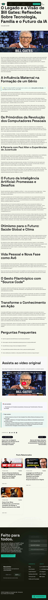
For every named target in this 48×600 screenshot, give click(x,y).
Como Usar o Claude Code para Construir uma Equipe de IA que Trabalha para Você (24, 422)
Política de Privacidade (34, 579)
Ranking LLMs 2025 (33, 574)
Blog (30, 566)
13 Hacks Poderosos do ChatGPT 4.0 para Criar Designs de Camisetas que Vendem (24, 424)
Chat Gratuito (11, 4)
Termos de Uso (32, 576)
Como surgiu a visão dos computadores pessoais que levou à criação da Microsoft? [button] (19, 342)
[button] (43, 4)
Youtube (20, 470)
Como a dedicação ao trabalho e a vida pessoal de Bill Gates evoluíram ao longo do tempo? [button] (21, 352)
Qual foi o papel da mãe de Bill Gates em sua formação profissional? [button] (16, 338)
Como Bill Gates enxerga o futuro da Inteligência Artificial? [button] (14, 345)
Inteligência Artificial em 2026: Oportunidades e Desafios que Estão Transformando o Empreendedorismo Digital (35, 476)
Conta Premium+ (32, 571)
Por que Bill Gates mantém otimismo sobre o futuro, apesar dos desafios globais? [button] (19, 349)
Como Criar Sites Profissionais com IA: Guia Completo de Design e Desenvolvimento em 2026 (11, 504)
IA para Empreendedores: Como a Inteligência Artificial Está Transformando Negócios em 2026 (12, 475)
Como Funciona (23, 4)
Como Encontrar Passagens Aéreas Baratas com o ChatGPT (18, 425)
